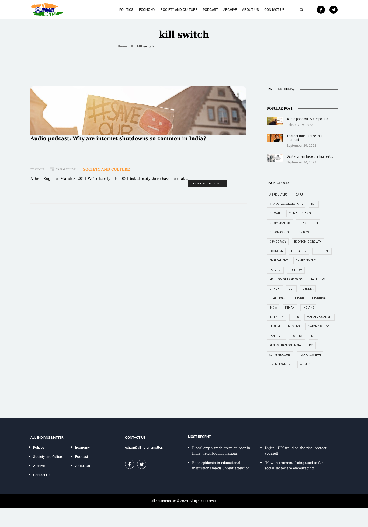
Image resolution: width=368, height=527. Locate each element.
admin (39, 169)
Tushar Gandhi (310, 354)
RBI (313, 335)
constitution (308, 222)
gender (307, 288)
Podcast (210, 10)
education (299, 251)
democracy (277, 241)
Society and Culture (179, 10)
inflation (276, 317)
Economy (147, 10)
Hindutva (319, 298)
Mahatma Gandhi (319, 317)
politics (297, 335)
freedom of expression (286, 279)
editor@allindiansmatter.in (145, 447)
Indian (290, 307)
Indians (308, 307)
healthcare (278, 298)
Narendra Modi (319, 326)
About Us (250, 10)
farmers (275, 269)
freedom (295, 269)
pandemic (276, 335)
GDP (291, 288)
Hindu (299, 298)
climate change (301, 213)
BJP (313, 204)
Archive (230, 10)
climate (275, 213)
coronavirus (279, 232)
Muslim (274, 326)
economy (276, 251)
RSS (311, 345)
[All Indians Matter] (46, 9)
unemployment (280, 364)
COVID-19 (303, 232)
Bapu (299, 194)
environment (305, 260)
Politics (126, 10)
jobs (295, 317)
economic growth (308, 241)
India (273, 307)
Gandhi (274, 288)
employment (278, 260)
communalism (279, 222)
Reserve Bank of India (285, 345)
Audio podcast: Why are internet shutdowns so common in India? (118, 138)
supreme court (280, 354)
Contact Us (274, 10)
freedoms (318, 279)
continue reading (207, 183)
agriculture (278, 194)
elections (322, 251)
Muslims (294, 326)
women (305, 364)
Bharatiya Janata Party (286, 204)
